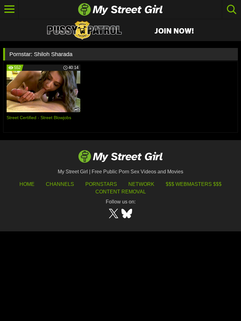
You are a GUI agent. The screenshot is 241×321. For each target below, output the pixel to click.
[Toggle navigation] (9, 9)
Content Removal (120, 191)
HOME (27, 184)
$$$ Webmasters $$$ (194, 184)
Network (141, 184)
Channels (60, 184)
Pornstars (101, 184)
